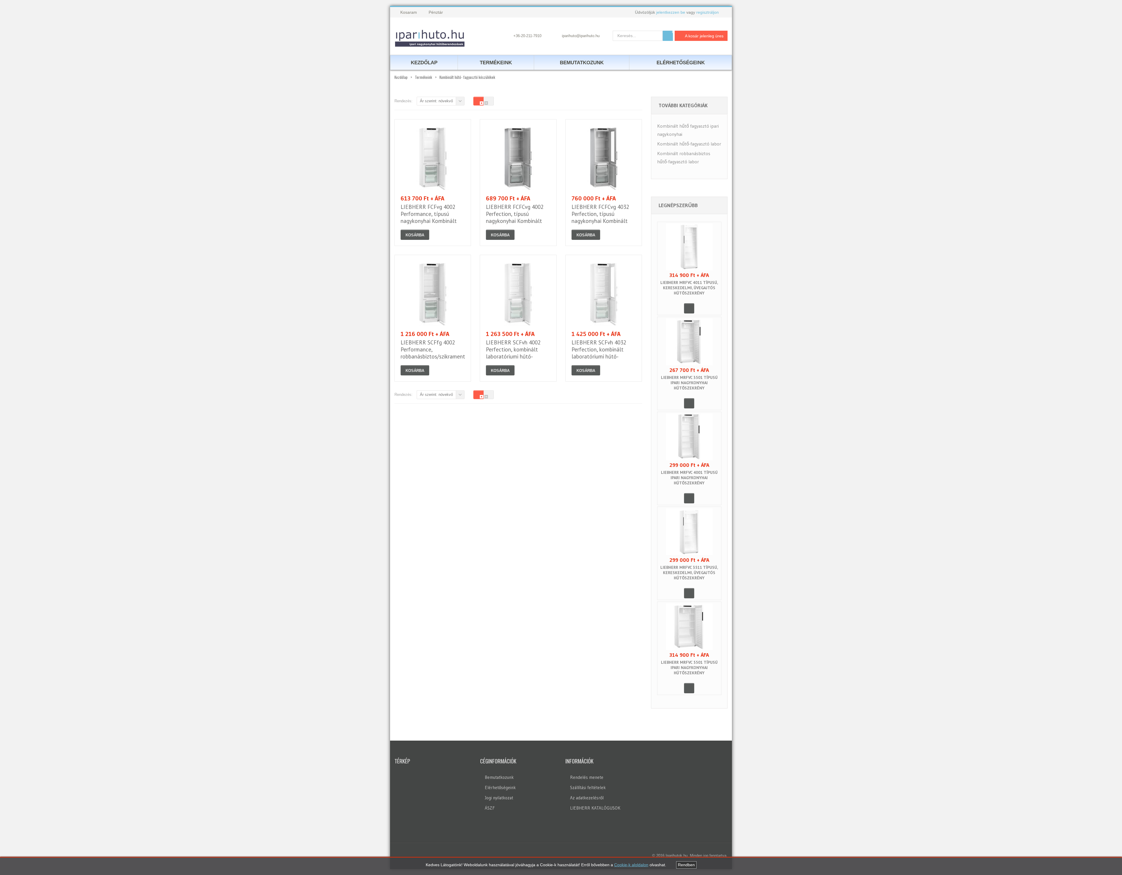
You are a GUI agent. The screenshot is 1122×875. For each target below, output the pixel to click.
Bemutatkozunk (499, 777)
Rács (478, 101)
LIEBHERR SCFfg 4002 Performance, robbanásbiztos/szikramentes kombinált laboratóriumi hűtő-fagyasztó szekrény (435, 356)
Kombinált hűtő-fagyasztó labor (689, 144)
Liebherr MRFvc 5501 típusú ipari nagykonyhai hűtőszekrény (689, 667)
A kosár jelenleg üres (704, 36)
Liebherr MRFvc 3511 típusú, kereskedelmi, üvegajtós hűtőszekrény (689, 573)
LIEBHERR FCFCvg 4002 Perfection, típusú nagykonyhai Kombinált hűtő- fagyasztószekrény (515, 217)
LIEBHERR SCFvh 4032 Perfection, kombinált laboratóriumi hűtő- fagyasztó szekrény (599, 353)
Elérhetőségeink (500, 787)
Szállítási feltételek (588, 787)
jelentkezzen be (670, 12)
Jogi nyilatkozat (499, 798)
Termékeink (496, 62)
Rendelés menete (586, 777)
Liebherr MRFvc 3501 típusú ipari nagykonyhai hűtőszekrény (689, 383)
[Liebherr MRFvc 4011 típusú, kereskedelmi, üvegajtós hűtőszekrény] (689, 246)
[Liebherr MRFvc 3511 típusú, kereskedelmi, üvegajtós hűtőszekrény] (689, 531)
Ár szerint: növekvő (436, 101)
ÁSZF (490, 808)
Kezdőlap (401, 77)
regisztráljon (707, 12)
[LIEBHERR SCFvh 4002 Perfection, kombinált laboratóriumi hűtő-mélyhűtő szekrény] (518, 293)
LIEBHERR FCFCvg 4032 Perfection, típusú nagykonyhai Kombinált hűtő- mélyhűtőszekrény (600, 217)
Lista (489, 101)
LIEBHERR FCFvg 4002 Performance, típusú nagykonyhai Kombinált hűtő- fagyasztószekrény (430, 217)
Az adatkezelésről (587, 798)
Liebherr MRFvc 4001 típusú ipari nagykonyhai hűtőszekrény (689, 478)
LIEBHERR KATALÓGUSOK (595, 808)
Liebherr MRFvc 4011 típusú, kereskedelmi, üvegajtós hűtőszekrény (689, 288)
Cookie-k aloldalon (631, 864)
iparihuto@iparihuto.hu (581, 36)
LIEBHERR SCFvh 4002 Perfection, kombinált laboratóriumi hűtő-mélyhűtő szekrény (513, 353)
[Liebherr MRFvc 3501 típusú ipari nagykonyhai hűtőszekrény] (689, 341)
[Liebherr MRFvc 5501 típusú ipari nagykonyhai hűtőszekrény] (689, 626)
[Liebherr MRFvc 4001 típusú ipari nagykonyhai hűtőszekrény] (689, 436)
